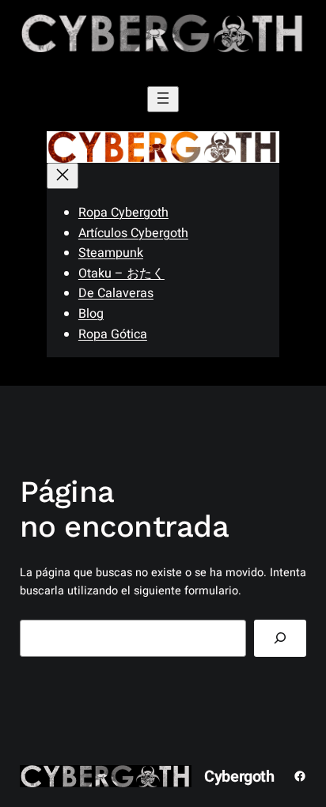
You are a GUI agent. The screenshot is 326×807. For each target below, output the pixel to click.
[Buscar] (280, 638)
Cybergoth (239, 776)
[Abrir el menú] (163, 99)
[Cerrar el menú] (62, 176)
